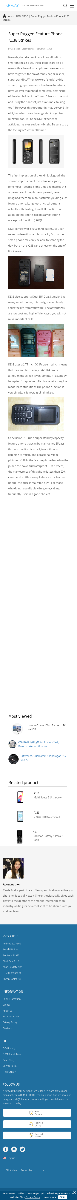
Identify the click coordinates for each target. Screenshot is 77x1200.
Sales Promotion (12, 999)
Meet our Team (11, 1016)
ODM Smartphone (12, 1054)
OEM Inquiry (9, 1048)
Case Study (9, 1060)
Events (6, 1004)
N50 (35, 832)
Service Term (9, 1065)
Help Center (9, 1071)
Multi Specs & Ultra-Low (48, 797)
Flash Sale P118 (11, 961)
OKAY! (62, 1197)
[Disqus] (38, 547)
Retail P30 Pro (10, 949)
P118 (36, 793)
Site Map (7, 1028)
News (10, 16)
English (11, 1158)
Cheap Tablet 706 (12, 979)
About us (7, 1010)
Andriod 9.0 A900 (12, 943)
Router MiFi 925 (11, 955)
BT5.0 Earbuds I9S (12, 973)
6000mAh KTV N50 (12, 967)
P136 (36, 812)
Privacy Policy (10, 1022)
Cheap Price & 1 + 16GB (47, 816)
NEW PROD (22, 16)
